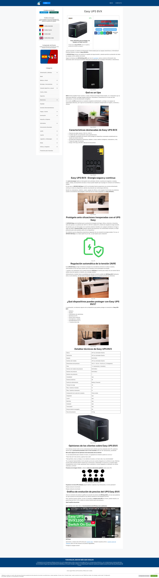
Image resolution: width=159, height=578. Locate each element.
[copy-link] (110, 32)
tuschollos (95, 58)
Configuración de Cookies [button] (144, 575)
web (92, 541)
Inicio (111, 3)
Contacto (118, 3)
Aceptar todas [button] (154, 575)
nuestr (88, 541)
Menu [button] (45, 3)
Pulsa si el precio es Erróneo (110, 29)
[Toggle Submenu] (57, 72)
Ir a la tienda (99, 29)
